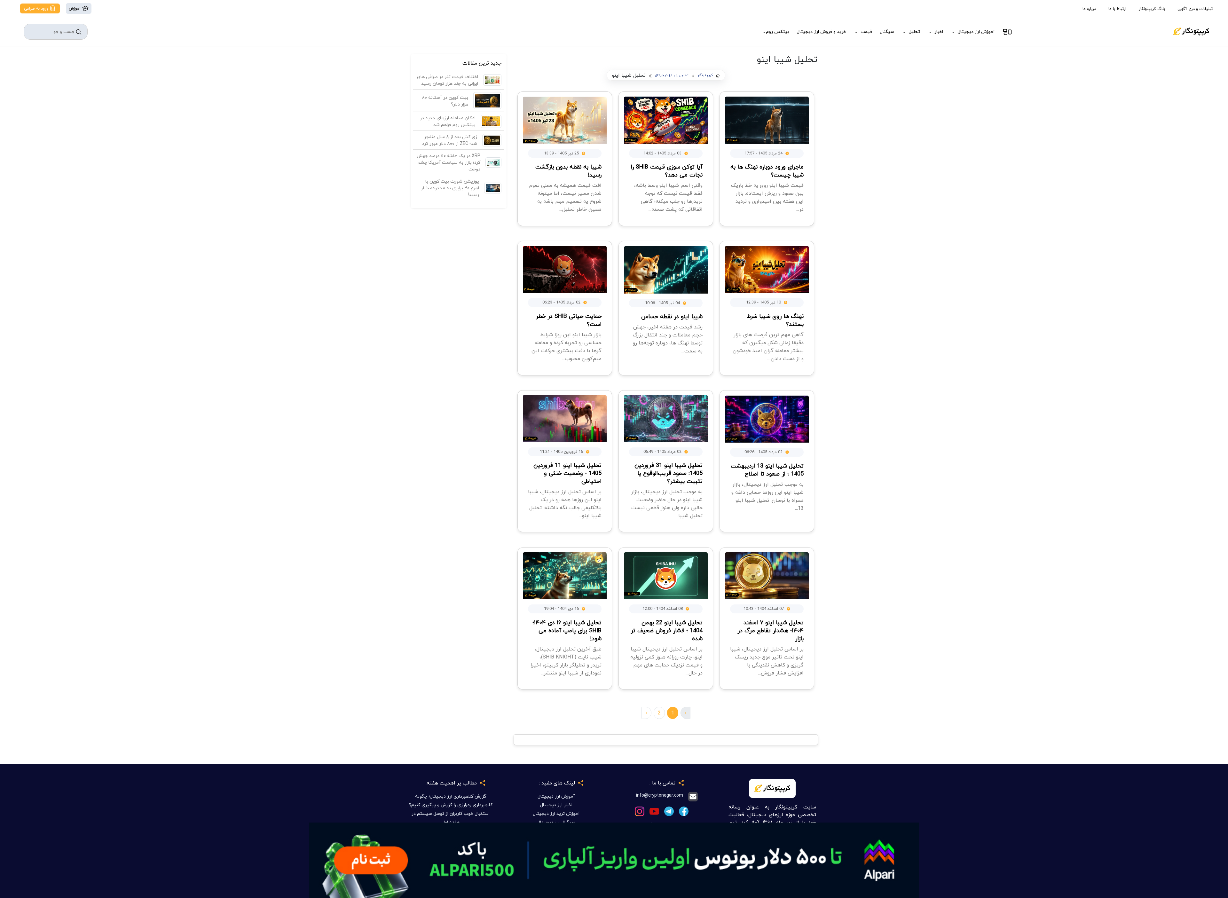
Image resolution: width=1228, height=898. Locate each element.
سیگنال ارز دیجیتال (556, 822)
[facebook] (684, 811)
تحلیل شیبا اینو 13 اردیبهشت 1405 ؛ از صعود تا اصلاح (767, 470)
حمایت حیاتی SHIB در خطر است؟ (569, 320)
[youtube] (654, 811)
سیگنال (887, 31)
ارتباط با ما (1117, 8)
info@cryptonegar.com (659, 795)
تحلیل (914, 31)
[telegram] (669, 811)
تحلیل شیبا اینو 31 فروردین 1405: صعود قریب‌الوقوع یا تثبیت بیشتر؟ (668, 473)
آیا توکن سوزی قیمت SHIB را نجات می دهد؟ (667, 171)
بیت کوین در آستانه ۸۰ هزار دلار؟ (445, 100)
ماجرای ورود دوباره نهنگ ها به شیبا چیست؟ (767, 171)
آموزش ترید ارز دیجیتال (556, 813)
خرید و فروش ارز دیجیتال (821, 31)
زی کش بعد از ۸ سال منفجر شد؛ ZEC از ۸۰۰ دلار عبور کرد (449, 140)
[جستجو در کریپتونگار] (79, 32)
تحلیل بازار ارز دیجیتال (671, 75)
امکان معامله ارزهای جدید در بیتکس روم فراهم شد (448, 121)
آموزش (75, 8)
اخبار (938, 31)
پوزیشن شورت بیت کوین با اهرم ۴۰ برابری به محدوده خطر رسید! (450, 188)
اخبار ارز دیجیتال (556, 805)
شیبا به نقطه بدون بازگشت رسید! (568, 171)
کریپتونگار (705, 75)
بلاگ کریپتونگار (1152, 8)
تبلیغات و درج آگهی (1195, 8)
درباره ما (1089, 8)
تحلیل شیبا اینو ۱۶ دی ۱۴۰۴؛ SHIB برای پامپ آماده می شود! (567, 630)
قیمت (866, 31)
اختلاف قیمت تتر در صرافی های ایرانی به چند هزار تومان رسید (447, 80)
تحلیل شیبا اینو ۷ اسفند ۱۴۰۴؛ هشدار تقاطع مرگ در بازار (770, 630)
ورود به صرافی (37, 8)
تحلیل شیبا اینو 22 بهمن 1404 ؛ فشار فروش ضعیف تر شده (667, 630)
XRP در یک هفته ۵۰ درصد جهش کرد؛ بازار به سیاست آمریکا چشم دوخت (448, 162)
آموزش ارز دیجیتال (976, 31)
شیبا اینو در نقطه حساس (672, 316)
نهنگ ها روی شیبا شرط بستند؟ (775, 320)
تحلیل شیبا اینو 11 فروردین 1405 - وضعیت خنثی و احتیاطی (567, 473)
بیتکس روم (777, 31)
